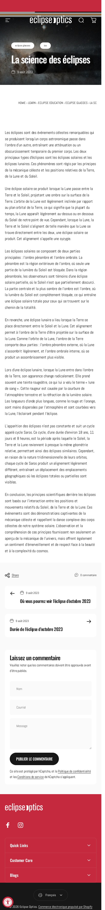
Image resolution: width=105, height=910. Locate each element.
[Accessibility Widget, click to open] (7, 902)
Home (22, 103)
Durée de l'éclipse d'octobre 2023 (36, 629)
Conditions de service (30, 777)
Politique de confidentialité (74, 771)
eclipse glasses (22, 45)
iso (45, 45)
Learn (32, 103)
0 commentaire (88, 575)
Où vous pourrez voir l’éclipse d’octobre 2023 (55, 601)
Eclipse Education (50, 103)
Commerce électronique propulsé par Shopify (65, 907)
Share (15, 575)
